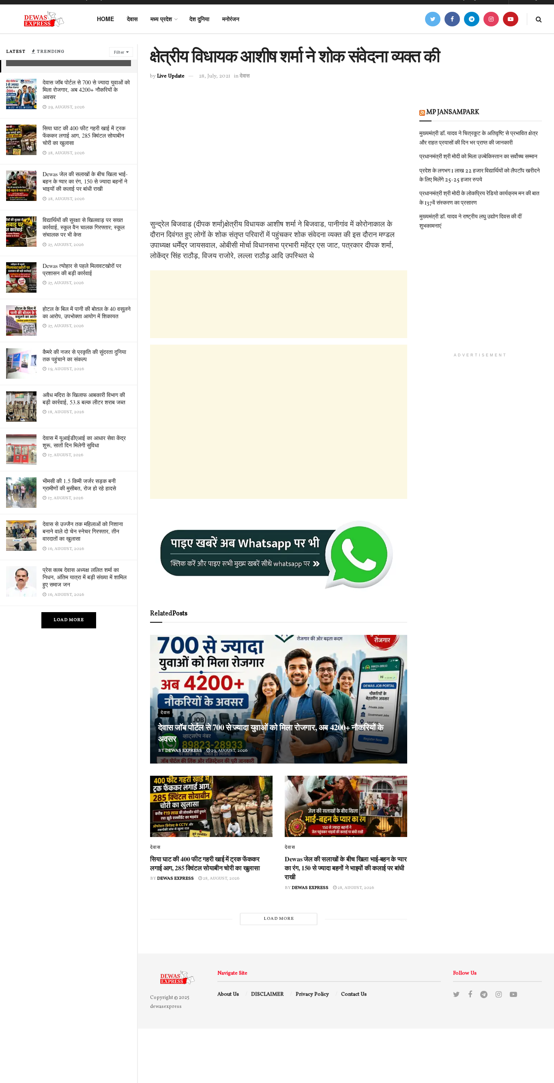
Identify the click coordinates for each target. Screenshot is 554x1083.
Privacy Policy (312, 994)
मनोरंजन (230, 19)
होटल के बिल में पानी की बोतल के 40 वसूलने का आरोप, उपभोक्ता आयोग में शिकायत (87, 312)
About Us (228, 994)
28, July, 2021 (214, 76)
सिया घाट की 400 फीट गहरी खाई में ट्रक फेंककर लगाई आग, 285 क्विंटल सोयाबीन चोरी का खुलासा (84, 135)
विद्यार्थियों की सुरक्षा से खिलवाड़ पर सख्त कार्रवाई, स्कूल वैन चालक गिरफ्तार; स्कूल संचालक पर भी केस (84, 227)
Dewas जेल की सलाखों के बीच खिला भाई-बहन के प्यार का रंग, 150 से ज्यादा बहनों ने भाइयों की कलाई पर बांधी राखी (85, 181)
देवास (132, 19)
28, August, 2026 (220, 879)
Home (105, 19)
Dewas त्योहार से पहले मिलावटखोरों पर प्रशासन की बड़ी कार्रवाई (82, 269)
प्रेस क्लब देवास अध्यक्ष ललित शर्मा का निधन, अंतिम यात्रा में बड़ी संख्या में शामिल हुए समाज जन (85, 577)
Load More (69, 620)
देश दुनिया (199, 19)
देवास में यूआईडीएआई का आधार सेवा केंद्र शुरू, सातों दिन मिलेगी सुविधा (84, 441)
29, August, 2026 (228, 751)
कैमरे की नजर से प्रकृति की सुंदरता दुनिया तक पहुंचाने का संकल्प (84, 355)
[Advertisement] (278, 162)
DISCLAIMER (267, 994)
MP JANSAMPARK (452, 112)
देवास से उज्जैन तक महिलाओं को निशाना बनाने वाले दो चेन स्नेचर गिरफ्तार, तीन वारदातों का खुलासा (83, 531)
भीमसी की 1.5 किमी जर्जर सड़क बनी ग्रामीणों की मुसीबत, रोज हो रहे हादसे (79, 484)
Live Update (171, 76)
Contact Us (354, 994)
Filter (119, 53)
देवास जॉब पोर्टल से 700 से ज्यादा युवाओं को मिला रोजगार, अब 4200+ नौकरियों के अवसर (86, 89)
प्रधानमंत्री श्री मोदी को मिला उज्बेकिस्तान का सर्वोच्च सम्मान (478, 157)
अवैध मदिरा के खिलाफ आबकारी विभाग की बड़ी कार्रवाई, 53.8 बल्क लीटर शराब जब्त (84, 398)
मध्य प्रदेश (161, 19)
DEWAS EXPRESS (183, 751)
